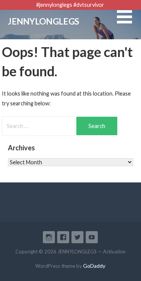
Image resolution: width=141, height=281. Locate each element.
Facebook (63, 237)
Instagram (49, 237)
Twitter (77, 237)
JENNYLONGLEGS (43, 21)
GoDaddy (94, 265)
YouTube (92, 237)
